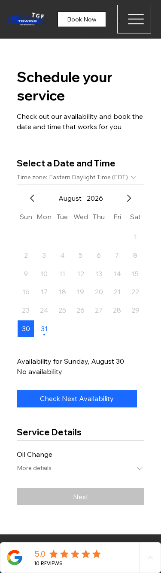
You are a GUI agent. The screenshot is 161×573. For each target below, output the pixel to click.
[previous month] (32, 198)
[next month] (129, 198)
